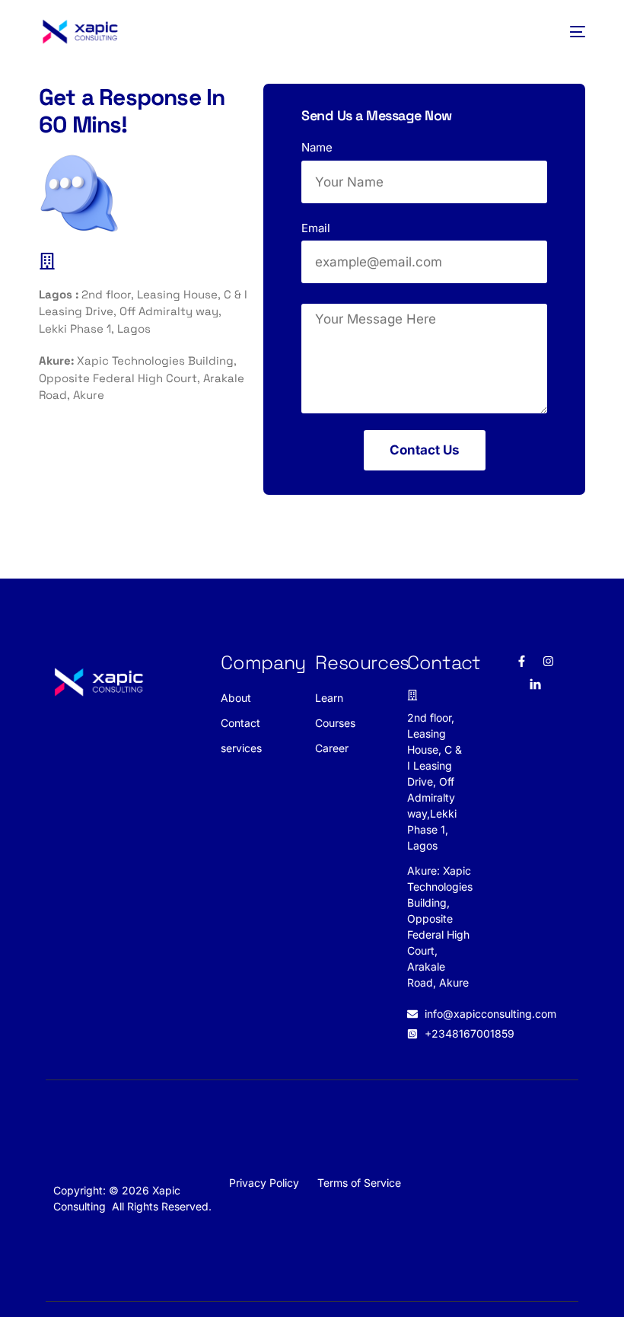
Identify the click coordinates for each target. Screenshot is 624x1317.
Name (317, 147)
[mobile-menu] (572, 31)
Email (315, 228)
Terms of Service (359, 1182)
